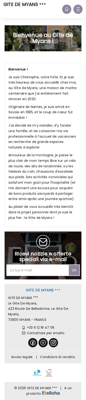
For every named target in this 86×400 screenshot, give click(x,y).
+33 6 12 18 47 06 (41, 327)
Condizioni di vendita (57, 357)
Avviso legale (22, 357)
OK (74, 270)
